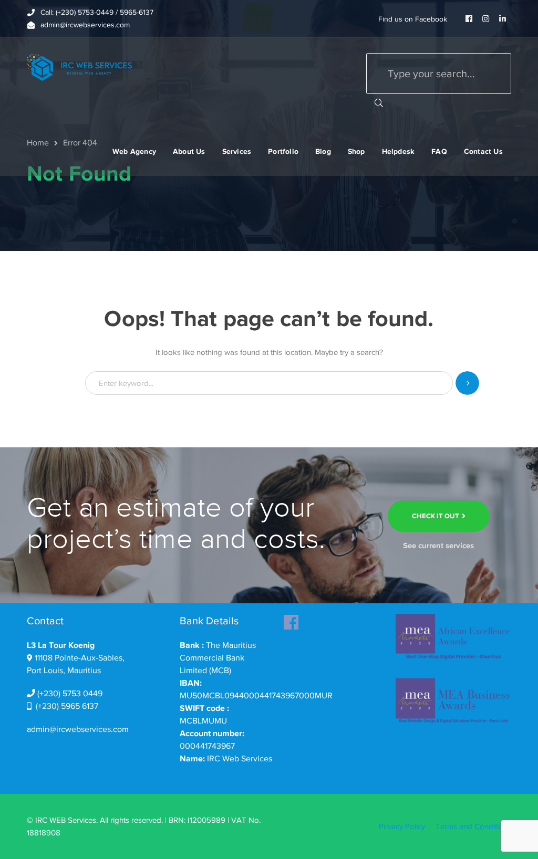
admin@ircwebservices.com (78, 729)
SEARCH (378, 102)
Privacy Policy (402, 826)
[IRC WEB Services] (79, 66)
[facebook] (291, 619)
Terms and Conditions (473, 826)
